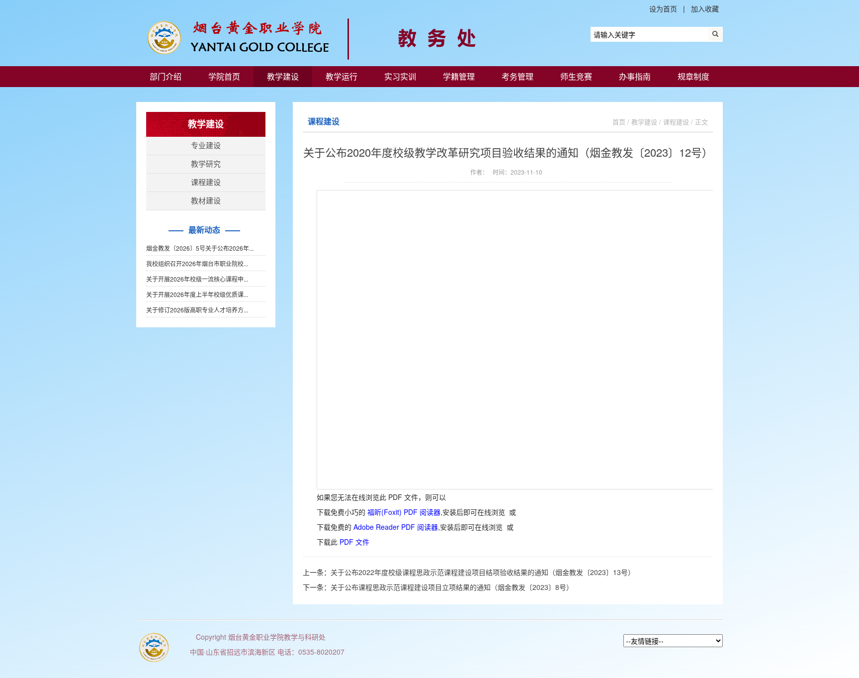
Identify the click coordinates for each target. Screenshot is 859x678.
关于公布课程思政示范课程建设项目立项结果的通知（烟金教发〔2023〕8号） (452, 587)
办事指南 (635, 76)
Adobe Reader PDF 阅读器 (395, 527)
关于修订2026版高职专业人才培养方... (197, 309)
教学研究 (206, 164)
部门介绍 (165, 76)
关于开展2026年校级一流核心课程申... (197, 279)
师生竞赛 (576, 76)
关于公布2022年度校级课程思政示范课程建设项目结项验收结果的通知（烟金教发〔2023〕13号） (483, 572)
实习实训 (400, 76)
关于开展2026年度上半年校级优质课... (197, 294)
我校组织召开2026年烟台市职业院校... (197, 263)
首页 (618, 121)
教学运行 (341, 76)
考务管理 (517, 76)
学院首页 (224, 76)
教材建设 (206, 200)
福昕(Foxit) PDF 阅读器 (403, 512)
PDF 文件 (354, 542)
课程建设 (206, 182)
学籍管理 (459, 76)
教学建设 (283, 76)
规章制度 (693, 76)
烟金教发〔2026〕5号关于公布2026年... (200, 248)
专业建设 (206, 145)
